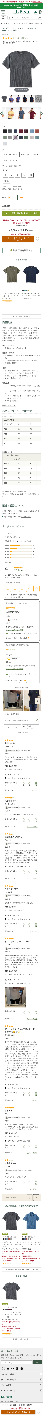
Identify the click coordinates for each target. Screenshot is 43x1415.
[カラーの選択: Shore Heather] (32, 137)
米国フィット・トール (11, 160)
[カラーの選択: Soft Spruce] (37, 137)
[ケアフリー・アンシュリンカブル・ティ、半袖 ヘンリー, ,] (3, 1239)
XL (24, 175)
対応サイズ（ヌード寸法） (12, 186)
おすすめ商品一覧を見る (21, 316)
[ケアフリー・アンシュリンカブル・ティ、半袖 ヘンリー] (11, 1221)
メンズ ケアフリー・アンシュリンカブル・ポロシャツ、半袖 (31, 1244)
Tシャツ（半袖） (28, 23)
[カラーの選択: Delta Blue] (32, 131)
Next (42, 113)
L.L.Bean (4, 23)
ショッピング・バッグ (18, 239)
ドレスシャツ (13, 18)
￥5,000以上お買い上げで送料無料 (23, 213)
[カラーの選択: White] (5, 143)
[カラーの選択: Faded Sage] (5, 137)
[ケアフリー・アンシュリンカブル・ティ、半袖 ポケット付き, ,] (3, 1309)
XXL (30, 175)
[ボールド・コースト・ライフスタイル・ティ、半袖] (31, 274)
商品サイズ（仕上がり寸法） (13, 189)
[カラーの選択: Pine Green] (26, 137)
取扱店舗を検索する (23, 250)
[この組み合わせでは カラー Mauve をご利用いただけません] (15, 137)
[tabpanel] (21, 113)
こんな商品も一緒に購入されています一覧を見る (21, 1269)
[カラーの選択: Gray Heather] (10, 137)
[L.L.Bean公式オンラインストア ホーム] (21, 11)
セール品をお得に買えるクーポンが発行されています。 (23, 6)
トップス (18, 23)
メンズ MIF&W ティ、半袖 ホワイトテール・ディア (11, 295)
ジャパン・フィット (10, 154)
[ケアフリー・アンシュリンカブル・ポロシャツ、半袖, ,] (23, 1239)
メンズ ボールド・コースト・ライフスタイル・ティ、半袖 (31, 295)
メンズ (11, 23)
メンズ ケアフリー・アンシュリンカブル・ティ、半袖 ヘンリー (11, 1244)
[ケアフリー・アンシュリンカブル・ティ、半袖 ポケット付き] (11, 1291)
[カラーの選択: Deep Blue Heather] (15, 131)
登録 (37, 1362)
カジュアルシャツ (28, 18)
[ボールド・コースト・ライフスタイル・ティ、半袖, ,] (23, 290)
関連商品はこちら (9, 406)
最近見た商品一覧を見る (21, 1339)
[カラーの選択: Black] (5, 131)
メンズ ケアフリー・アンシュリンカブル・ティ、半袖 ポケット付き (11, 1315)
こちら (27, 494)
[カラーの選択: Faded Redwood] (37, 131)
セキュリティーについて (10, 1401)
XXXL (6, 181)
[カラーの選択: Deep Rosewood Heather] (26, 131)
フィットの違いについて (11, 166)
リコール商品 (6, 1385)
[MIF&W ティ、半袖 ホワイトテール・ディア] (11, 274)
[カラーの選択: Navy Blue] (21, 137)
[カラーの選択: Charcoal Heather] (10, 131)
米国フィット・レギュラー (29, 154)
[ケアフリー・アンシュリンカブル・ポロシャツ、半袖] (31, 1221)
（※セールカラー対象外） (21, 222)
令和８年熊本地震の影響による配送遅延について (21, 2)
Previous (1, 113)
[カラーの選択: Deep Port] (21, 131)
